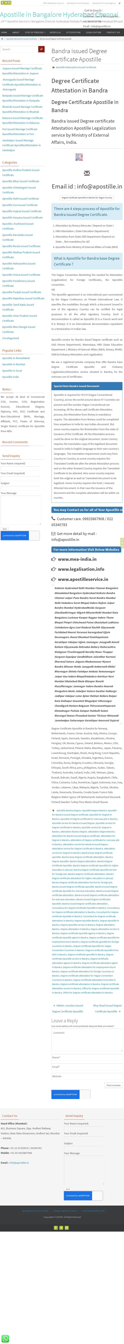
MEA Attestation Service (53, 3)
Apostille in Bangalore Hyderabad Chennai (59, 14)
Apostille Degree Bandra (94, 810)
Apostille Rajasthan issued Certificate (23, 298)
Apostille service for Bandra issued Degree (73, 823)
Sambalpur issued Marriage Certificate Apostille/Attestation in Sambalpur (21, 145)
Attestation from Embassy (78, 3)
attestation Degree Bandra (101, 831)
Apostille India (10, 377)
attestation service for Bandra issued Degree (85, 844)
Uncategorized (10, 338)
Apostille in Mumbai (13, 364)
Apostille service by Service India (35, 1209)
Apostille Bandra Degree (69, 810)
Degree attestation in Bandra (75, 928)
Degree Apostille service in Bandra (77, 924)
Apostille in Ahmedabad (16, 358)
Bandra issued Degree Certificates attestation (85, 903)
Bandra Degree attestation (83, 861)
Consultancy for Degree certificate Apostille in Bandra (79, 907)
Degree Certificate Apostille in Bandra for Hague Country (87, 197)
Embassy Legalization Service (65, 1209)
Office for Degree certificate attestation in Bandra (88, 992)
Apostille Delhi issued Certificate (20, 198)
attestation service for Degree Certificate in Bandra (77, 848)
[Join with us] (9, 3)
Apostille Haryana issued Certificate (22, 217)
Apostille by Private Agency (104, 3)
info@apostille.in (19, 1160)
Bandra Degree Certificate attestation (86, 873)
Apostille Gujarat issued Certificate (21, 211)
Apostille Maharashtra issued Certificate (22, 39)
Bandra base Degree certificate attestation (83, 856)
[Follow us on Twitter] (6, 3)
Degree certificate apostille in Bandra (86, 954)
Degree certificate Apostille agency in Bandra (83, 933)
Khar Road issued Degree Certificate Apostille (107, 1007)
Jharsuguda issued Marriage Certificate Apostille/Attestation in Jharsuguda (21, 84)
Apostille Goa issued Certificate (20, 205)
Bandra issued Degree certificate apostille (73, 886)
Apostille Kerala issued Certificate (21, 246)
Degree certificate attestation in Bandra (80, 984)
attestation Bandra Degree (73, 831)
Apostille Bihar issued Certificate (20, 181)
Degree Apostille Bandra (86, 920)
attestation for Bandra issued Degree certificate (76, 835)
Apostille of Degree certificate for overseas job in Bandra (88, 818)
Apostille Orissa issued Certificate (21, 274)
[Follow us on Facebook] (3, 3)
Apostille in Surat (12, 370)
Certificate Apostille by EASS (93, 1209)
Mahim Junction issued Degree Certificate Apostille (67, 1007)
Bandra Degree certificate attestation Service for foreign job (82, 882)
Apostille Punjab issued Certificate (21, 292)
